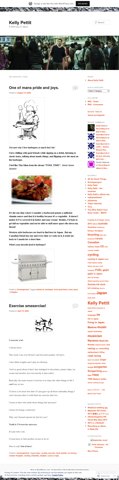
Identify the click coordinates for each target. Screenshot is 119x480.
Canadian (93, 242)
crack (96, 250)
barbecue (40, 289)
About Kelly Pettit (95, 80)
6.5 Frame (99, 220)
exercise (51, 453)
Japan (101, 292)
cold (106, 247)
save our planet (93, 360)
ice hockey (72, 453)
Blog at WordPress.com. (40, 470)
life (98, 314)
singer (103, 359)
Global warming (93, 281)
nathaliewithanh (95, 197)
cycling (44, 453)
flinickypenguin (95, 182)
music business (95, 331)
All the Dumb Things (97, 179)
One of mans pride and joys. (34, 87)
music (102, 327)
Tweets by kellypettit (96, 115)
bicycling (93, 234)
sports (104, 371)
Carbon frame (94, 246)
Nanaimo (93, 340)
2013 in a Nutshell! (96, 422)
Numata (91, 344)
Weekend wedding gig (98, 407)
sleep (104, 363)
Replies (14, 292)
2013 (90, 223)
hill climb (100, 284)
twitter (103, 379)
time (89, 375)
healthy (64, 453)
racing (91, 348)
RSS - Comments (95, 104)
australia (103, 223)
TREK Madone (94, 379)
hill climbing (93, 288)
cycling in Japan (96, 258)
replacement (93, 352)
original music (100, 345)
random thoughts (16, 455)
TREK (95, 375)
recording (104, 348)
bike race (103, 235)
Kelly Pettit (20, 22)
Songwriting (95, 371)
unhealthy (35, 455)
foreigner (91, 270)
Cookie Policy (57, 475)
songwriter (100, 367)
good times (63, 289)
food (56, 289)
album (95, 224)
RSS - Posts (93, 101)
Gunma (92, 284)
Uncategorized (23, 289)
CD (102, 246)
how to (102, 288)
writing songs (98, 382)
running (27, 455)
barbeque (49, 289)
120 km (107, 220)
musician (95, 335)
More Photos (93, 451)
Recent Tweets (95, 112)
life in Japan (93, 318)
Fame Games (92, 263)
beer (38, 453)
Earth (107, 259)
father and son (93, 266)
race (108, 344)
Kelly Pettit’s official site (98, 194)
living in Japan (96, 322)
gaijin (106, 270)
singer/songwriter (94, 363)
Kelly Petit (91, 298)
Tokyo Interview (95, 203)
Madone (92, 327)
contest (90, 250)
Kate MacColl (101, 134)
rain (96, 348)
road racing (94, 355)
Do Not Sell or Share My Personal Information (70, 470)
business (91, 239)
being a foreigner (95, 230)
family (100, 263)
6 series (91, 220)
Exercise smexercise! (27, 305)
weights (43, 455)
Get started (82, 3)
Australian (92, 227)
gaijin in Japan (95, 273)
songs (90, 367)
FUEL (98, 270)
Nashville (103, 340)
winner (90, 382)
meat (70, 289)
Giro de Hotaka (93, 277)
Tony (90, 206)
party (76, 289)
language (92, 315)
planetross (92, 200)
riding (101, 352)
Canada (99, 238)
